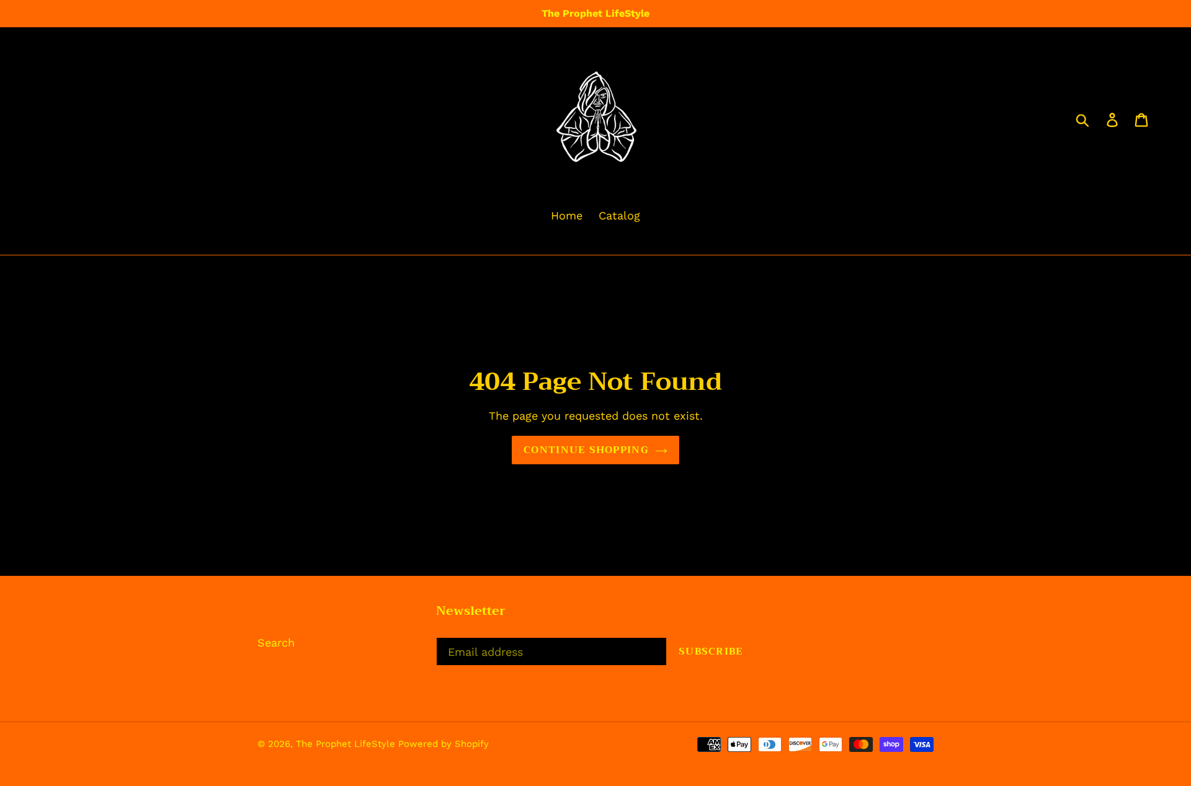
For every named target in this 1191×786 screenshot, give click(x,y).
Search (276, 642)
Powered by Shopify (443, 743)
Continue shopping (586, 450)
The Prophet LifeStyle (347, 743)
